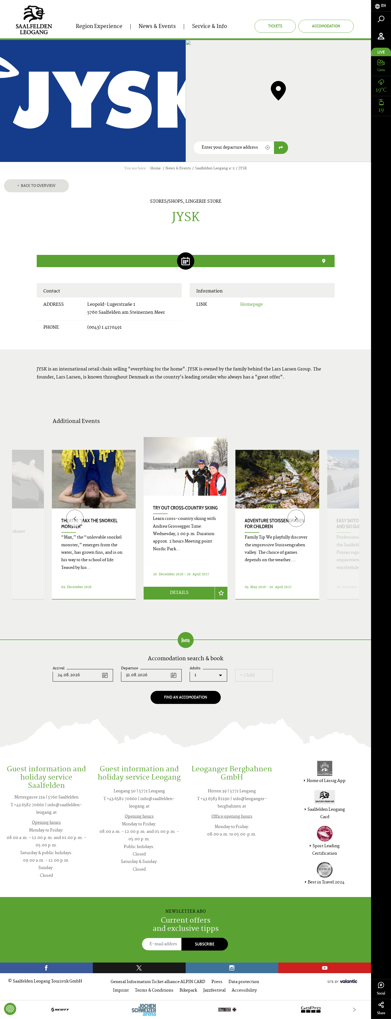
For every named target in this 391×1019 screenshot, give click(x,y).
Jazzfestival (214, 990)
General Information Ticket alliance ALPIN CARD (158, 982)
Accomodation (326, 25)
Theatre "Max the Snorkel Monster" (89, 523)
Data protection (243, 982)
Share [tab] (381, 1013)
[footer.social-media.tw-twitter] (139, 968)
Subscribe (204, 944)
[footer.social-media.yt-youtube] (324, 968)
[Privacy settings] (10, 1009)
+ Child (247, 675)
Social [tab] (381, 993)
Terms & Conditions (154, 990)
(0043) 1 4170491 (104, 327)
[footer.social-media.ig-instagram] (232, 968)
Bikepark (188, 990)
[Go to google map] (281, 147)
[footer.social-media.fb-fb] (46, 968)
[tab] (381, 5)
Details (179, 592)
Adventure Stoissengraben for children (275, 523)
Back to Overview (37, 185)
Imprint (121, 990)
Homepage (251, 304)
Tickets (275, 25)
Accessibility (244, 990)
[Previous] (75, 518)
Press (216, 982)
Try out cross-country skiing (185, 508)
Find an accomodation (185, 697)
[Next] (296, 518)
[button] (267, 147)
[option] (185, 525)
